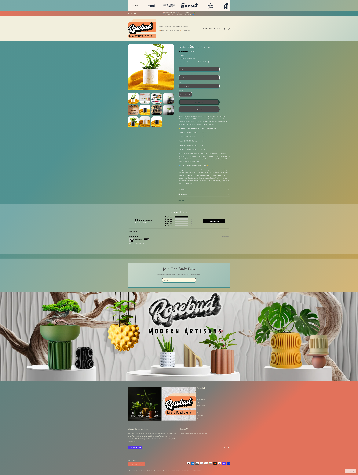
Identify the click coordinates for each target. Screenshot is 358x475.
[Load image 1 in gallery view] (133, 98)
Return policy (201, 399)
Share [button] (182, 200)
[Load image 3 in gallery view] (156, 98)
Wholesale (200, 409)
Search (199, 392)
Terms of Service (202, 396)
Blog (198, 412)
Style (180, 82)
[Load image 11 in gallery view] (156, 121)
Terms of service (176, 470)
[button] (177, 27)
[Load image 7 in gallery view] (156, 110)
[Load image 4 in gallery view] (168, 98)
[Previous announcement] (159, 13)
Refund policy (157, 470)
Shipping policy (185, 470)
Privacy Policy (201, 406)
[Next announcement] (199, 13)
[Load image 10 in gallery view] (144, 121)
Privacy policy (166, 470)
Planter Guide (201, 419)
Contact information (196, 470)
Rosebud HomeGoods (137, 470)
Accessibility (200, 415)
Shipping (181, 58)
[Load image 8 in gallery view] (168, 110)
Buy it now (199, 109)
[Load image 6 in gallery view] (144, 110)
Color (180, 65)
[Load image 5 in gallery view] (133, 110)
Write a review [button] (214, 221)
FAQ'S (198, 402)
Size (180, 74)
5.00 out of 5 (149, 220)
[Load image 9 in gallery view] (133, 121)
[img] (133, 236)
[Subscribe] (193, 280)
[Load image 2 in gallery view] (144, 98)
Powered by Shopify (148, 470)
